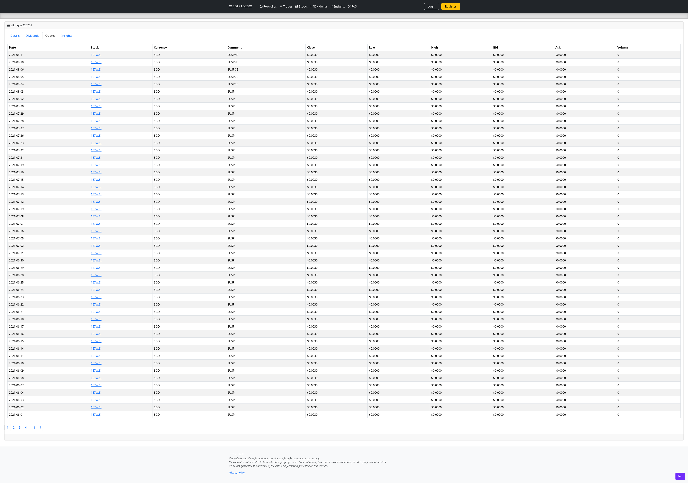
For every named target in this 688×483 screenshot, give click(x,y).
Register (450, 6)
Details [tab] (15, 36)
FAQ (354, 6)
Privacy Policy (237, 472)
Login (431, 6)
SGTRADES (240, 6)
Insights (339, 6)
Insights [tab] (66, 36)
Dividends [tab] (32, 36)
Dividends (321, 6)
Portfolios (270, 6)
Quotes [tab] (50, 36)
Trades (287, 6)
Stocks (303, 6)
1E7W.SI (96, 55)
